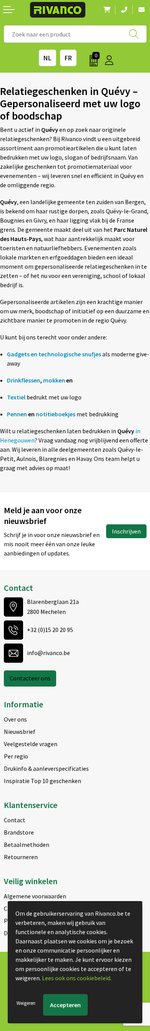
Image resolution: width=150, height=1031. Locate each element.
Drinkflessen (23, 380)
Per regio (16, 756)
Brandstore (19, 832)
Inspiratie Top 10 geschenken (42, 781)
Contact (14, 820)
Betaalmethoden (26, 844)
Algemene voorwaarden (35, 896)
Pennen (17, 414)
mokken (54, 380)
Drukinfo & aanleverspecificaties (46, 768)
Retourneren (21, 857)
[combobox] (75, 34)
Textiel (16, 397)
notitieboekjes (55, 414)
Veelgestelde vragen (30, 744)
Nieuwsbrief (19, 731)
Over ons (15, 719)
